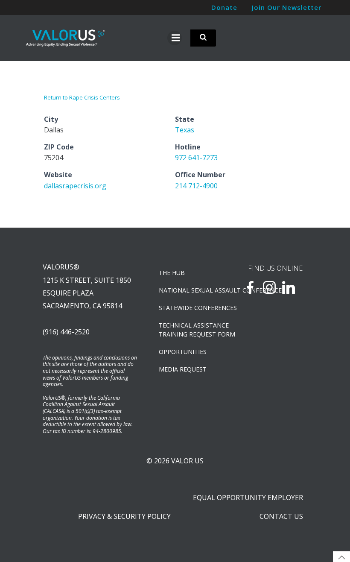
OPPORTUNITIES (183, 352)
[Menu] (174, 38)
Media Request (183, 369)
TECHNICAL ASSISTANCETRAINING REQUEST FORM (190, 329)
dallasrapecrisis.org (75, 185)
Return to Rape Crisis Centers (82, 97)
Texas (184, 130)
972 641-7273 (196, 157)
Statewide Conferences (190, 308)
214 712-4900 (196, 185)
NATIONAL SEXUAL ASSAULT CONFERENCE (190, 290)
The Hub (172, 273)
